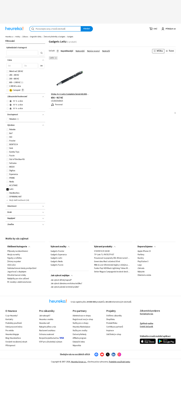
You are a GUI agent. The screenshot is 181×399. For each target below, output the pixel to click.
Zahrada (141, 268)
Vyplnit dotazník (146, 326)
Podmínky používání (13, 323)
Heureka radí (44, 323)
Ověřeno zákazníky (114, 315)
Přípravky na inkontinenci (17, 251)
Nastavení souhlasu (47, 330)
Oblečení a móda (144, 275)
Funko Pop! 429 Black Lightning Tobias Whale (112, 268)
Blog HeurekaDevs (13, 338)
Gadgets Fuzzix (57, 265)
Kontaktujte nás (146, 313)
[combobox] (55, 29)
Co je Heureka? (11, 315)
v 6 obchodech (57, 100)
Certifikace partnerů (114, 326)
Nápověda (77, 345)
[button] (22, 53)
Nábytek (141, 271)
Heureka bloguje (12, 334)
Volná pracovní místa (13, 326)
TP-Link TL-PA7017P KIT (104, 254)
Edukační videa (79, 341)
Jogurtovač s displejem (16, 271)
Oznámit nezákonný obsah (16, 341)
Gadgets (70, 37)
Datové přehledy (79, 334)
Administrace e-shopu (82, 315)
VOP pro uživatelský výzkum (50, 341)
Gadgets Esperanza (59, 254)
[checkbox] (7, 71)
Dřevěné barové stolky (16, 275)
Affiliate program (79, 338)
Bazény (141, 258)
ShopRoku (110, 319)
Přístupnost (10, 345)
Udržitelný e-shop (113, 334)
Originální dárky (35, 37)
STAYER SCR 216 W (102, 251)
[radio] (7, 101)
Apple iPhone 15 (144, 251)
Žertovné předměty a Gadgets (54, 37)
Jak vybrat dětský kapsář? (61, 280)
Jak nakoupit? (44, 315)
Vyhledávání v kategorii (16, 47)
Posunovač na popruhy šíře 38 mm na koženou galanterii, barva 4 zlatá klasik (112, 258)
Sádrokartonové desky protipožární (21, 268)
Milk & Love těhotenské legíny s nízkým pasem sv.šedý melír (112, 265)
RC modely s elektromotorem (19, 282)
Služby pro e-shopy (80, 323)
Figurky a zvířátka (14, 258)
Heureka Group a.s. (78, 361)
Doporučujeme (145, 246)
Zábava (25, 37)
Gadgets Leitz (56, 258)
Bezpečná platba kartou (49, 338)
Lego (140, 265)
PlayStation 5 (143, 261)
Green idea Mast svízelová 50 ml (107, 261)
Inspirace (110, 330)
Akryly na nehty (13, 254)
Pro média (9, 330)
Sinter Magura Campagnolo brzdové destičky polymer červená (112, 271)
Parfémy (141, 254)
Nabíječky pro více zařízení (18, 278)
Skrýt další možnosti (17, 200)
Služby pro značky (80, 330)
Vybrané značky (58, 246)
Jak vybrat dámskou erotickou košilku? (66, 283)
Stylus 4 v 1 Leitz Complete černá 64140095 (70, 94)
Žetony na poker (14, 261)
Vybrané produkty (103, 246)
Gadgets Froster (57, 251)
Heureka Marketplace (81, 326)
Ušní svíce (11, 265)
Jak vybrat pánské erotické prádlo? (65, 287)
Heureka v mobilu (46, 319)
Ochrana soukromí (46, 334)
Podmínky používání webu (119, 361)
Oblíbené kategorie (17, 246)
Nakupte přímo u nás (47, 326)
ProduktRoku (111, 323)
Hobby (17, 37)
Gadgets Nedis (57, 261)
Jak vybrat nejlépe (60, 275)
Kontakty (9, 319)
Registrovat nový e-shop (83, 319)
